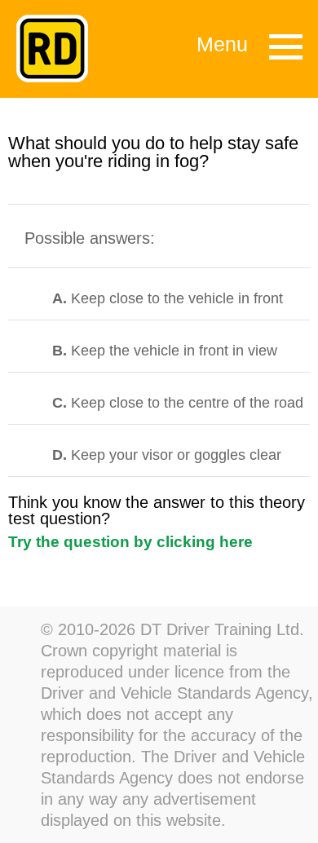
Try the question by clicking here (130, 541)
